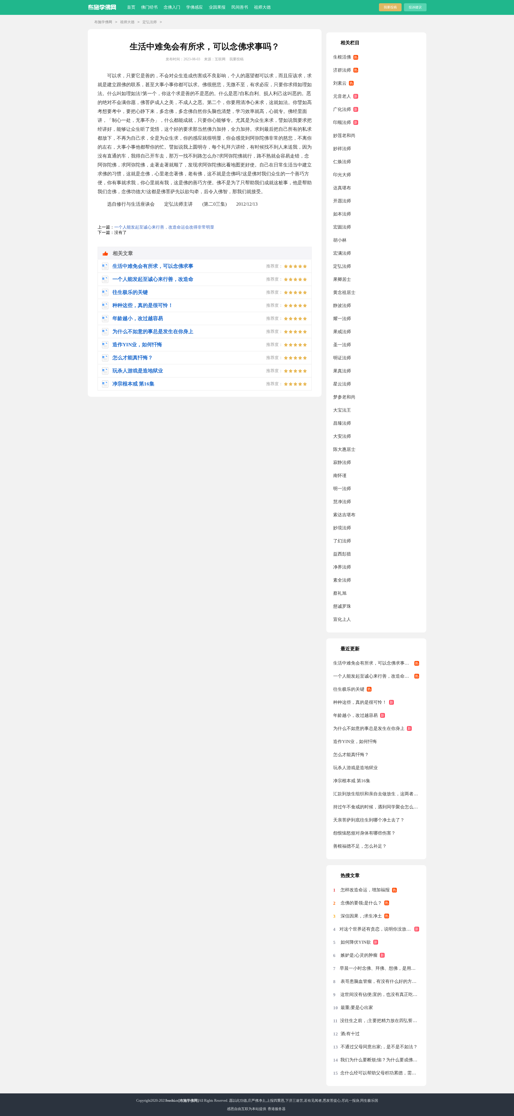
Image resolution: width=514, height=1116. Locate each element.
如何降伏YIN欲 (356, 942)
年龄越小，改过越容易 (355, 715)
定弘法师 (149, 22)
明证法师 (342, 357)
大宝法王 (342, 410)
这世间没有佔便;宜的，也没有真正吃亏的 (379, 994)
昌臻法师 (342, 423)
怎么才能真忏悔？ (351, 754)
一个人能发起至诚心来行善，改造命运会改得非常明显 (164, 227)
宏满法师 (342, 253)
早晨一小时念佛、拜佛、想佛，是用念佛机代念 (379, 968)
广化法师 (342, 109)
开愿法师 (342, 201)
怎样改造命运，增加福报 (365, 889)
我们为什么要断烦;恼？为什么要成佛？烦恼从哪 (379, 1059)
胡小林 (340, 240)
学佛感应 (194, 7)
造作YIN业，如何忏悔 (355, 741)
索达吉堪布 (344, 514)
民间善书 (239, 7)
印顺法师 (342, 122)
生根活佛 (342, 57)
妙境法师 (342, 527)
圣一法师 (342, 344)
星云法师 (342, 384)
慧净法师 (342, 501)
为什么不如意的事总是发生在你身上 (369, 728)
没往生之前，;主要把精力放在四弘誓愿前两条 (379, 1020)
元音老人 (342, 96)
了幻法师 (342, 541)
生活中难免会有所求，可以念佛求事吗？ (373, 663)
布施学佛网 (103, 22)
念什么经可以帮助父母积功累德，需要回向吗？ (379, 1073)
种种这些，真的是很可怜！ (360, 702)
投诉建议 (415, 7)
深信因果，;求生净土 (361, 916)
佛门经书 (149, 7)
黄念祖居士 (344, 292)
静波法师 (342, 305)
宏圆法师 (342, 227)
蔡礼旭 (340, 593)
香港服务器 (277, 1109)
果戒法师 (342, 331)
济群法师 (342, 70)
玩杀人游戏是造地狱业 (355, 767)
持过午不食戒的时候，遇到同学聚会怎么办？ (376, 807)
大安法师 (342, 436)
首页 (131, 7)
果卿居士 (342, 279)
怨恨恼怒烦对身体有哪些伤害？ (364, 833)
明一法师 (342, 488)
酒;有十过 (350, 1033)
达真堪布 (342, 187)
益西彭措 (342, 554)
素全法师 (342, 580)
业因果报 (217, 7)
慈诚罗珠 (342, 606)
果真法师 (342, 371)
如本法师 (342, 214)
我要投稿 (390, 7)
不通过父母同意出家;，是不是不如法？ (379, 1046)
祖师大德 (262, 7)
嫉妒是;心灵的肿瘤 (359, 955)
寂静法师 (342, 462)
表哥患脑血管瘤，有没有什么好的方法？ (380, 981)
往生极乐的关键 (348, 689)
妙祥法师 (342, 148)
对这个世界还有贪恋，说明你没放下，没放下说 (379, 929)
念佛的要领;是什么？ (361, 903)
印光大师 (342, 174)
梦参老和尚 (344, 397)
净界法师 (342, 567)
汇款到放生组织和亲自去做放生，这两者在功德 (376, 793)
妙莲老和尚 (344, 135)
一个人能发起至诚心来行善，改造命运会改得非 (376, 676)
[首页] (103, 6)
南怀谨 (340, 475)
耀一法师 (342, 318)
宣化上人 (342, 619)
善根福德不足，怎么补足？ (360, 846)
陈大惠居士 (344, 449)
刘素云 (340, 83)
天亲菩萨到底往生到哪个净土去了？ (369, 820)
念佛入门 (172, 7)
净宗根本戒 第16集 (351, 780)
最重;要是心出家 (357, 1007)
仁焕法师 (342, 161)
